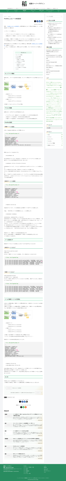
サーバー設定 (26, 468)
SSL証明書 (51, 117)
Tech (5, 397)
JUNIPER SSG (48, 91)
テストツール (53, 106)
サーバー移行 (26, 469)
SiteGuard (47, 96)
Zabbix (56, 106)
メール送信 (12, 397)
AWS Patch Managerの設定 (51, 62)
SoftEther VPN (48, 119)
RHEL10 (54, 94)
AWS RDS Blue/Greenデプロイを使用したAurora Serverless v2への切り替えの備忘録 (54, 57)
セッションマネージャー (52, 104)
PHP (51, 111)
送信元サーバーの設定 (21, 61)
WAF (57, 98)
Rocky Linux (54, 82)
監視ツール (56, 89)
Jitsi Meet (51, 121)
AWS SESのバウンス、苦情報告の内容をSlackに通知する (54, 66)
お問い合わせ (46, 469)
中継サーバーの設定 (20, 59)
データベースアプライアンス (56, 87)
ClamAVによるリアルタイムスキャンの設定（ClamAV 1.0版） (55, 25)
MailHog (51, 94)
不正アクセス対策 (57, 111)
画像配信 (48, 85)
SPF (52, 111)
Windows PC (51, 96)
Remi (58, 106)
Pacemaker (55, 117)
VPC (61, 117)
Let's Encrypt (48, 106)
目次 (22, 52)
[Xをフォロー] (21, 407)
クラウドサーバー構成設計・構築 (29, 467)
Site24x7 (56, 119)
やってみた (54, 98)
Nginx (52, 108)
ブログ (45, 472)
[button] (42, 21)
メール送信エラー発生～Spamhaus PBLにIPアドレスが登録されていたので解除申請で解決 (55, 42)
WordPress (48, 101)
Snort (51, 87)
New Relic (49, 115)
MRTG (60, 106)
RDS (47, 109)
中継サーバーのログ (20, 65)
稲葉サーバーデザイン (7, 466)
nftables (51, 93)
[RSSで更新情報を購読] (26, 407)
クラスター (52, 101)
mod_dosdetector (58, 82)
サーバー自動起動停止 (57, 96)
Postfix (9, 397)
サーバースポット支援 (27, 473)
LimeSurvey (55, 85)
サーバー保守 (26, 472)
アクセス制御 (18, 56)
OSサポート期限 (49, 82)
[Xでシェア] (35, 21)
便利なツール (56, 109)
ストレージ (53, 119)
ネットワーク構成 (19, 54)
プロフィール (46, 468)
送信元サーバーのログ (21, 64)
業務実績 (45, 467)
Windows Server (50, 109)
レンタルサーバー (58, 104)
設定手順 (59, 117)
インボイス (58, 91)
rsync (54, 93)
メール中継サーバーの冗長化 (21, 67)
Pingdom (51, 85)
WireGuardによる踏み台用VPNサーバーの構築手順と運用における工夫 (54, 51)
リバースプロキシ (54, 91)
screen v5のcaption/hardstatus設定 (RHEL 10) (53, 72)
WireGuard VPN (57, 93)
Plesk (60, 89)
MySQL (52, 89)
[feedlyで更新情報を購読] (23, 407)
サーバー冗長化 (56, 101)
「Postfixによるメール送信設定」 (13, 26)
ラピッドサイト (60, 94)
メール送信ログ (18, 62)
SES (59, 98)
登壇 (49, 108)
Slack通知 (48, 94)
